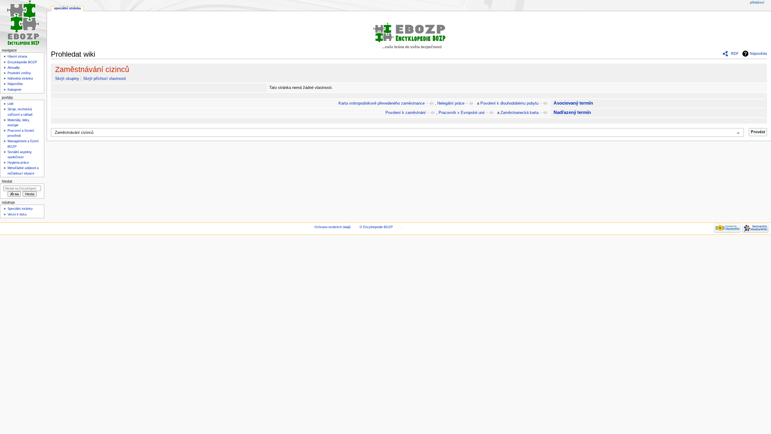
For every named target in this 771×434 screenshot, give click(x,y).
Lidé (11, 103)
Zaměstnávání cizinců (92, 69)
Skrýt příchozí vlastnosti (104, 79)
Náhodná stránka (20, 78)
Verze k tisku (17, 214)
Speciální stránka (67, 8)
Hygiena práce (18, 162)
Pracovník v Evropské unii (462, 113)
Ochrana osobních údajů (332, 227)
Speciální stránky (20, 208)
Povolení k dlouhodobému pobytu (509, 103)
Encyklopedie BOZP (22, 62)
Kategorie (14, 89)
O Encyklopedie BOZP (376, 227)
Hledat (7, 181)
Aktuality (14, 67)
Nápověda (758, 54)
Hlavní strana (17, 56)
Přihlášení (757, 2)
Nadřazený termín (572, 112)
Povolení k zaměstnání (406, 113)
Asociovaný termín (573, 102)
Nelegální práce (450, 103)
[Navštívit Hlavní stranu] (23, 23)
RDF (734, 54)
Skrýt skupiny (67, 79)
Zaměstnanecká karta (519, 113)
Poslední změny (19, 73)
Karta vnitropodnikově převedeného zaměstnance (382, 103)
